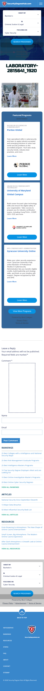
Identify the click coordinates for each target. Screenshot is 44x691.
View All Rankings (10, 487)
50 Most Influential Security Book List (17, 510)
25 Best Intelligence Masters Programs (17, 465)
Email (4, 427)
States (5, 647)
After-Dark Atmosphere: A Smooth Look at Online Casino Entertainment (22, 542)
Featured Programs (22, 115)
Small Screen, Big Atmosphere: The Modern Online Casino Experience (19, 535)
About (5, 660)
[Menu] (40, 3)
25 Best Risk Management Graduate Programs (20, 460)
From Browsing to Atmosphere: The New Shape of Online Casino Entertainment (22, 528)
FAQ (4, 653)
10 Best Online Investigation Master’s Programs (21, 477)
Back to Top (22, 618)
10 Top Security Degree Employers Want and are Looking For (21, 471)
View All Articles (10, 514)
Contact (6, 666)
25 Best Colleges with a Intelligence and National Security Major (22, 454)
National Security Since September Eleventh (20, 500)
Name (4, 415)
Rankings (7, 634)
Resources (7, 641)
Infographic (8, 628)
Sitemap (6, 673)
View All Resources (11, 548)
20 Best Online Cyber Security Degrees (17, 482)
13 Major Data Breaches (11, 505)
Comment (7, 361)
